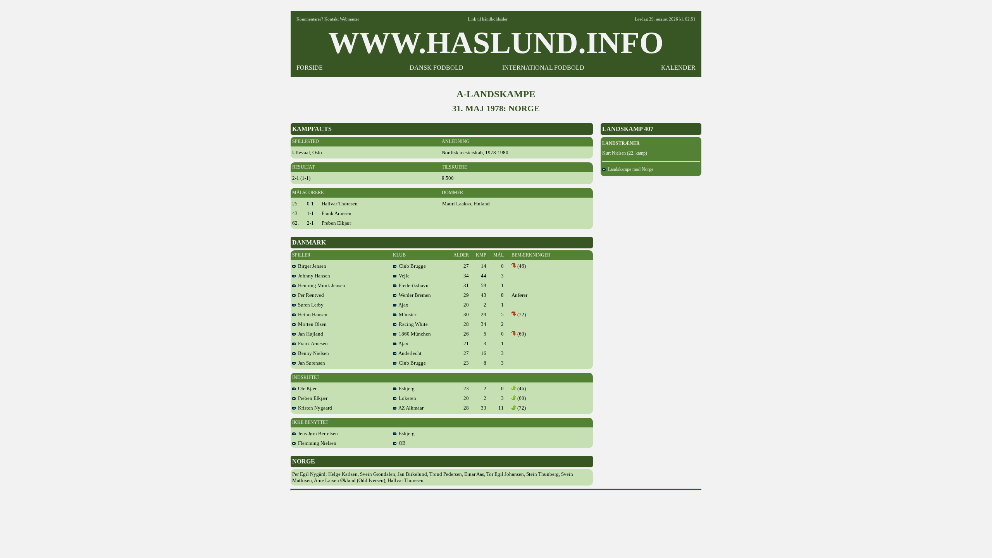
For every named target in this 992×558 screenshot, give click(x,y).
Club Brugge (411, 266)
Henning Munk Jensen (320, 285)
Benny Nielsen (312, 353)
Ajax (402, 305)
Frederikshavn (412, 285)
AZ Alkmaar (410, 408)
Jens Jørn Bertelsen (317, 433)
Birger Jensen (311, 266)
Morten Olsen (311, 324)
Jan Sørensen (310, 363)
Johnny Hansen (313, 276)
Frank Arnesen (312, 343)
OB (401, 443)
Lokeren (406, 398)
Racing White (412, 324)
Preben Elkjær (311, 398)
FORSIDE (309, 67)
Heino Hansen (311, 314)
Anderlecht (409, 353)
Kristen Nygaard (314, 408)
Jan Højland (309, 334)
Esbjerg (405, 388)
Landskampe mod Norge (629, 169)
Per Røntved (310, 295)
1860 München (413, 334)
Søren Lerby (310, 305)
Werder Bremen (413, 295)
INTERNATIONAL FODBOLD (543, 67)
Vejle (403, 276)
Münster (406, 314)
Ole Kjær (306, 388)
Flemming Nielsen (316, 443)
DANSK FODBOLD (436, 67)
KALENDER (678, 67)
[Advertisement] (496, 511)
